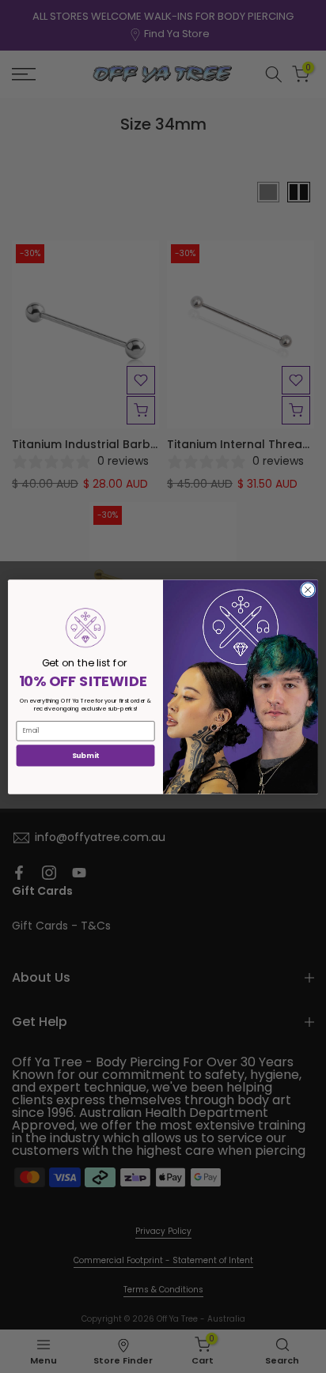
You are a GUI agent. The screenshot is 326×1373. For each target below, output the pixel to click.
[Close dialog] (308, 590)
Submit (85, 755)
